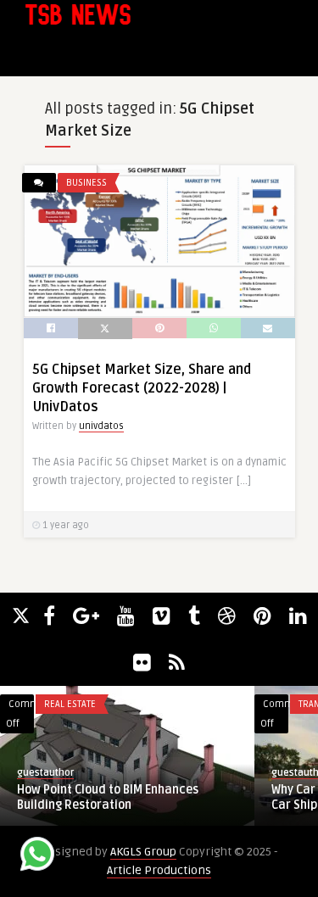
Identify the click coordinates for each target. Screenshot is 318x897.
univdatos (101, 426)
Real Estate (70, 704)
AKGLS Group (143, 851)
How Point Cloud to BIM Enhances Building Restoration (107, 797)
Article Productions (159, 870)
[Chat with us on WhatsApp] (37, 856)
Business (86, 182)
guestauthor (45, 772)
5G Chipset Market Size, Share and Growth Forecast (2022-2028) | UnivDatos (141, 388)
